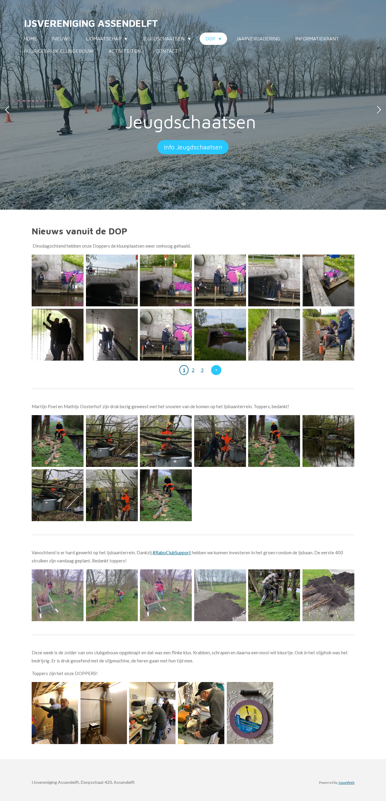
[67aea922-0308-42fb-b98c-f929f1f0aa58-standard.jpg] (166, 280)
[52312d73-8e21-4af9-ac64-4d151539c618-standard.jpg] (220, 335)
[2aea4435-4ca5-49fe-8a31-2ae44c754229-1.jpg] (328, 595)
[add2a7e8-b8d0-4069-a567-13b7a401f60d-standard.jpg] (57, 335)
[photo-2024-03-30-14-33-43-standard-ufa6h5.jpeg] (166, 495)
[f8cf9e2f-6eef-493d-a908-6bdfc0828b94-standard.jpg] (112, 335)
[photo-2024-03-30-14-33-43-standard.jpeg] (57, 441)
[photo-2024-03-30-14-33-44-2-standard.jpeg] (166, 441)
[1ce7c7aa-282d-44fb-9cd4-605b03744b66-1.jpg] (55, 713)
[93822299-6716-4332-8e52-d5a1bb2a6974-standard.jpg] (220, 280)
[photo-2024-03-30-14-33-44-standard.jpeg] (112, 495)
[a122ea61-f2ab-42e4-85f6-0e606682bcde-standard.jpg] (166, 335)
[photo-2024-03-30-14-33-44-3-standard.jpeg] (57, 495)
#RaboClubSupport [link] (172, 552)
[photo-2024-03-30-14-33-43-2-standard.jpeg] (274, 441)
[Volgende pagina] (216, 370)
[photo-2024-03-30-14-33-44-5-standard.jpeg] (328, 441)
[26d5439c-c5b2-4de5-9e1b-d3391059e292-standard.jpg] (274, 280)
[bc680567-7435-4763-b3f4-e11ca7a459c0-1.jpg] (274, 595)
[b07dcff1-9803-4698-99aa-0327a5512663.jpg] (201, 713)
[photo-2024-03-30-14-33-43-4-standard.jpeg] (220, 441)
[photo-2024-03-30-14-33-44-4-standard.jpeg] (112, 441)
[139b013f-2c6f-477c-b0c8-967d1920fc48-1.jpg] (220, 595)
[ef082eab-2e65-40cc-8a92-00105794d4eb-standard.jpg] (112, 280)
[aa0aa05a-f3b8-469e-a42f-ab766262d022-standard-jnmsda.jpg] (57, 280)
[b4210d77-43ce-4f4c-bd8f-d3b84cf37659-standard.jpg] (328, 335)
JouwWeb (346, 782)
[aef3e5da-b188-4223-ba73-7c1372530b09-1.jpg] (166, 595)
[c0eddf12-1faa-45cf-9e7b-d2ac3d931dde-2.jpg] (57, 595)
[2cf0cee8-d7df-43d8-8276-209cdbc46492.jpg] (152, 713)
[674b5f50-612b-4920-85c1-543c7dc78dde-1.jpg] (112, 595)
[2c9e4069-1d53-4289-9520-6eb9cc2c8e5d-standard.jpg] (328, 280)
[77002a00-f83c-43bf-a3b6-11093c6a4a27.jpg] (250, 713)
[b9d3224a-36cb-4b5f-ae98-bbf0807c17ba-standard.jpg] (274, 335)
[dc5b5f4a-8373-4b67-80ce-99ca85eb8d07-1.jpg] (104, 713)
